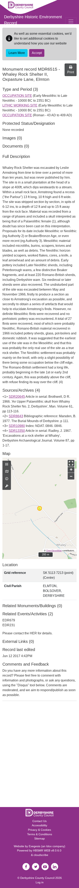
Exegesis (34, 846)
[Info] (7, 479)
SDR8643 (16, 416)
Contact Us (39, 821)
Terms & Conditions (39, 834)
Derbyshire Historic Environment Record (33, 20)
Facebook (26, 866)
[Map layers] (7, 464)
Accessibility (39, 825)
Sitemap (39, 838)
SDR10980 (17, 426)
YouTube (45, 866)
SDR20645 (17, 396)
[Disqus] (39, 755)
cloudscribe (41, 855)
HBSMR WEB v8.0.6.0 (47, 850)
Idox (49, 846)
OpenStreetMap (54, 550)
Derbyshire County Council (37, 877)
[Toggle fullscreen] (71, 463)
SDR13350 (17, 430)
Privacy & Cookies (39, 829)
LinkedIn (54, 866)
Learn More (17, 53)
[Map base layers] (7, 471)
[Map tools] (7, 486)
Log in (40, 882)
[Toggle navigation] (71, 21)
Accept (37, 53)
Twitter (35, 866)
